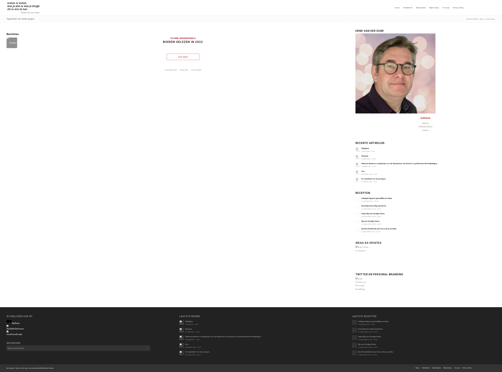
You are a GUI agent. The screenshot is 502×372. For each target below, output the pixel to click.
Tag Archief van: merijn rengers (21, 19)
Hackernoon (18, 328)
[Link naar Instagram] (490, 8)
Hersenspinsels (187, 38)
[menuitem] (397, 7)
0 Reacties (183, 70)
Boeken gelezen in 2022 (183, 42)
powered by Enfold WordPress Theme (41, 368)
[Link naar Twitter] (478, 8)
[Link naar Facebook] (482, 8)
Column (174, 38)
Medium (16, 323)
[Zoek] (467, 7)
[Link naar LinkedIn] (493, 8)
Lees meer (183, 57)
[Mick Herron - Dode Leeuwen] (12, 43)
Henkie (198, 70)
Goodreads (17, 334)
